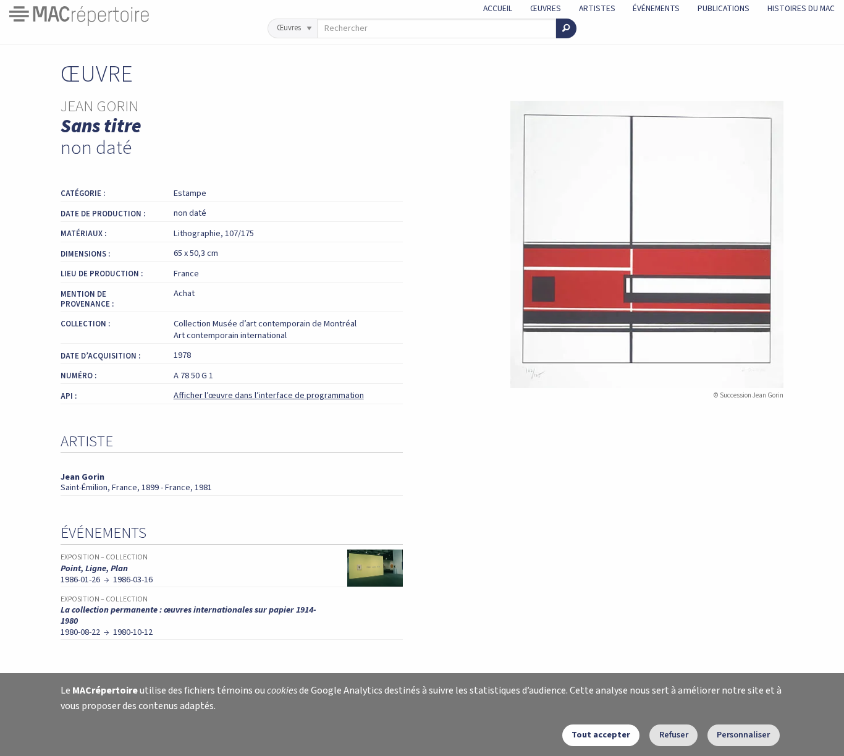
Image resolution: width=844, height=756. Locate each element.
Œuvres (545, 8)
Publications (723, 8)
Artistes (597, 8)
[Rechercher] (566, 28)
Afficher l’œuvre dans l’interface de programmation (269, 395)
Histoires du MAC (801, 8)
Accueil (497, 8)
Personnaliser (743, 734)
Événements (656, 8)
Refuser (673, 734)
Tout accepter (601, 734)
